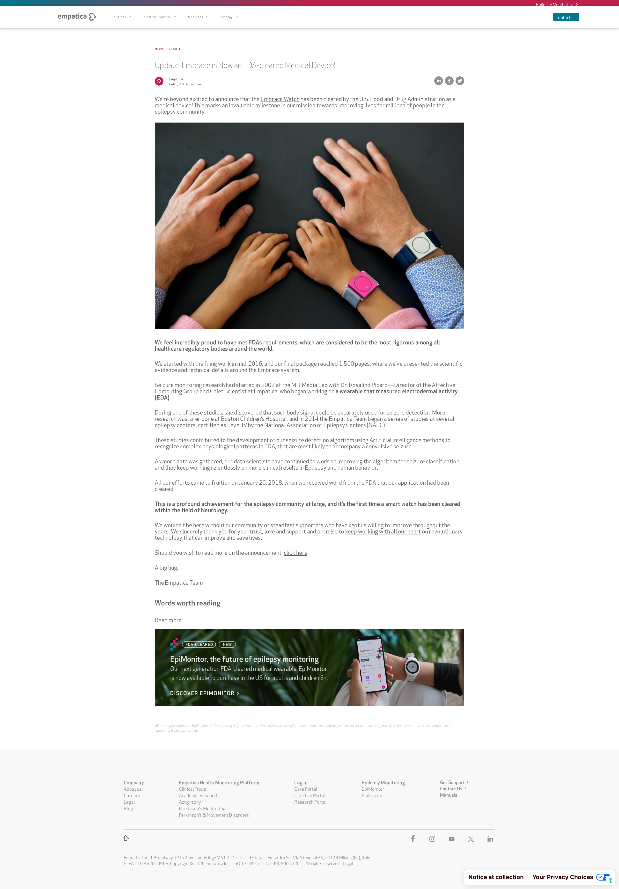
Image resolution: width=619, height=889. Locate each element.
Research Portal (310, 801)
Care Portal (305, 788)
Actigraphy (190, 801)
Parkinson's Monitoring (202, 808)
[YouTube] (453, 838)
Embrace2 (372, 795)
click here (296, 552)
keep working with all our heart (383, 530)
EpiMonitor (373, 788)
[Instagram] (433, 838)
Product (173, 49)
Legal (129, 801)
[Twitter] (472, 838)
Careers (132, 795)
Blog (128, 808)
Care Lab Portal (309, 795)
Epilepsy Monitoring (554, 4)
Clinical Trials (192, 788)
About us (132, 788)
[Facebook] (414, 838)
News (159, 49)
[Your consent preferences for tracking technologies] (610, 880)
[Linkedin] (491, 838)
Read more (168, 619)
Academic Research (199, 795)
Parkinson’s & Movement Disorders (214, 814)
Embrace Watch (280, 98)
